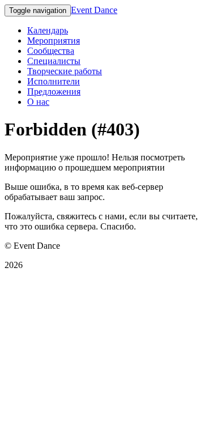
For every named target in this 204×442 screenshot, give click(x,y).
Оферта (19, 284)
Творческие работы (64, 71)
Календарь (47, 30)
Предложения (53, 91)
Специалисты (53, 61)
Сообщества (50, 51)
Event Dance (94, 10)
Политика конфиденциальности (67, 303)
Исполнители (53, 81)
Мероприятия (53, 40)
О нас (38, 102)
